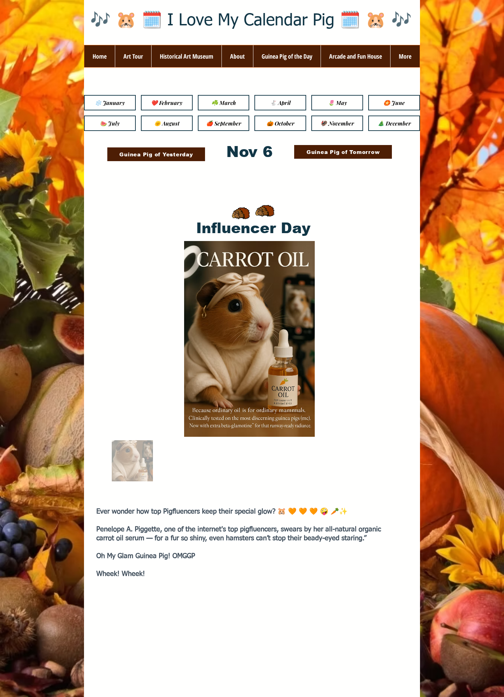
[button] (237, 56)
